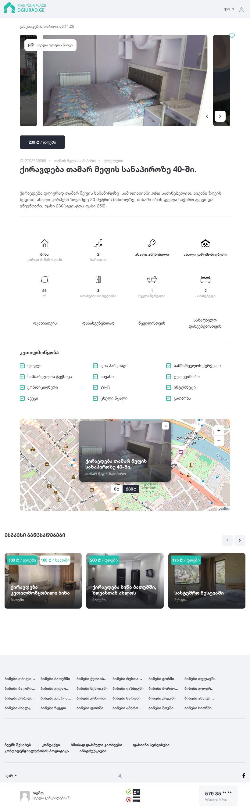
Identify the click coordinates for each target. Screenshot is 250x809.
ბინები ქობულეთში (23, 698)
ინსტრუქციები (93, 751)
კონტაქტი (51, 744)
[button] (220, 116)
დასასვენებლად (98, 323)
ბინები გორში (161, 678)
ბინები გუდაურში (57, 688)
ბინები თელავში (200, 678)
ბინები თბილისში (21, 678)
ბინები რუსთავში (128, 678)
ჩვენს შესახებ (18, 744)
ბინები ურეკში (162, 698)
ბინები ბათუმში (55, 678)
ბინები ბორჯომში (164, 688)
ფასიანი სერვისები (151, 744)
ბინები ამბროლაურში (130, 708)
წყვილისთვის (151, 323)
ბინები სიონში (198, 708)
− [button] (219, 441)
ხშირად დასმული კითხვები (96, 744)
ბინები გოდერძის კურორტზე (202, 688)
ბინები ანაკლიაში (201, 698)
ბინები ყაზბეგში (128, 688)
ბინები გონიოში (91, 698)
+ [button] (219, 430)
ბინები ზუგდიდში (57, 708)
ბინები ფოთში (90, 708)
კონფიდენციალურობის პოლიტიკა (37, 751)
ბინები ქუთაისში (92, 678)
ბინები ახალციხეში (23, 708)
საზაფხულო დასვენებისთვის (205, 323)
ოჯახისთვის (45, 323)
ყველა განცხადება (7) (51, 798)
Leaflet (224, 508)
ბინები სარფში (126, 698)
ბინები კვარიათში (58, 698)
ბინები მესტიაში (92, 688)
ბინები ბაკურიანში (22, 688)
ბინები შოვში (160, 708)
